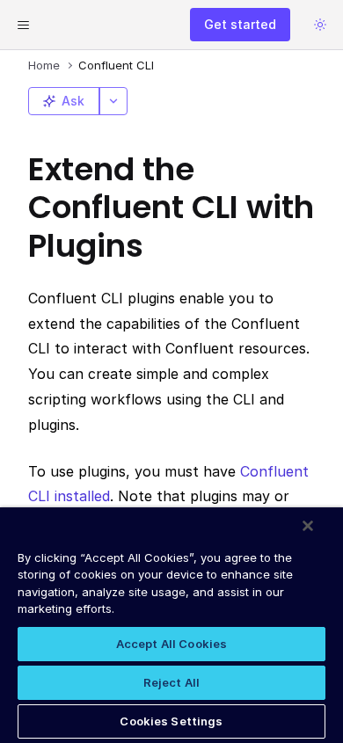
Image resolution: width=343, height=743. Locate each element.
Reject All (171, 682)
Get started (240, 24)
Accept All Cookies (171, 644)
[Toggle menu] (23, 24)
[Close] (308, 526)
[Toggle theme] (320, 24)
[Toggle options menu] (113, 101)
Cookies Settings (171, 721)
